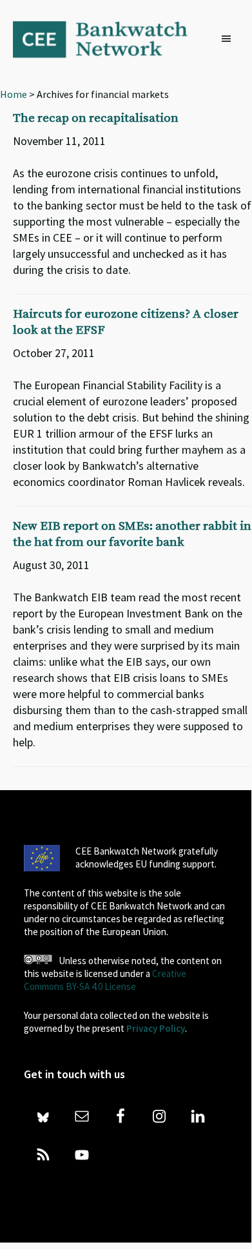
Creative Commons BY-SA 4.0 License (105, 979)
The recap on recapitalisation (96, 118)
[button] (229, 39)
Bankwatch (109, 38)
